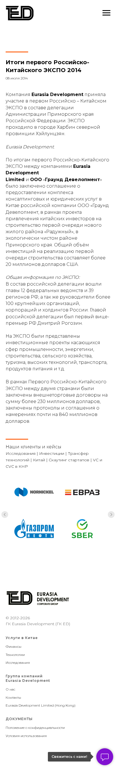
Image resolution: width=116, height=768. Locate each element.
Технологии (15, 655)
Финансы (13, 646)
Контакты (13, 697)
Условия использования (26, 736)
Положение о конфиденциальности (35, 727)
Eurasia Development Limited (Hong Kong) (40, 705)
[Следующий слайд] (111, 514)
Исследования (18, 662)
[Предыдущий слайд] (4, 514)
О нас (10, 689)
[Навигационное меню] (106, 13)
